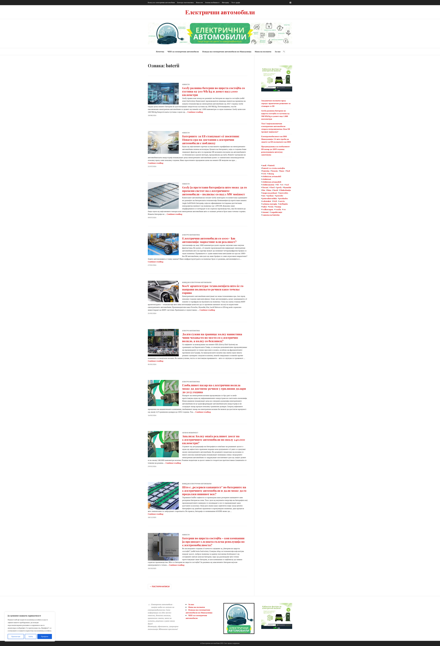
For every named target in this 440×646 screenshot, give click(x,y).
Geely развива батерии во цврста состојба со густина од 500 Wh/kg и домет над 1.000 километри (213, 91)
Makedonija (285, 190)
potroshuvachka (270, 198)
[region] (30, 626)
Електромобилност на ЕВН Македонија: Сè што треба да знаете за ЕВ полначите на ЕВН (276, 139)
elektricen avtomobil (272, 176)
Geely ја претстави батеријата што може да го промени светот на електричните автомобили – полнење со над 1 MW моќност (214, 190)
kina (269, 190)
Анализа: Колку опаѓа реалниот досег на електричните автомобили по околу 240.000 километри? (213, 439)
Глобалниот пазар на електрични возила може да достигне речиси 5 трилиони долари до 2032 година (214, 388)
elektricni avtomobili (272, 182)
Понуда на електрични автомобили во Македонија (226, 51)
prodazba (283, 198)
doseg (271, 173)
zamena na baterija (271, 215)
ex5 (287, 184)
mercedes (283, 193)
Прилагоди (15, 636)
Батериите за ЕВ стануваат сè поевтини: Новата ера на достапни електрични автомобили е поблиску (210, 139)
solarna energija (270, 204)
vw (284, 209)
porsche (279, 195)
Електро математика (185, 2)
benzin (275, 171)
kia (264, 190)
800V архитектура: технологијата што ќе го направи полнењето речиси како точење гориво (212, 289)
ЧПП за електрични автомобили (183, 51)
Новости (199, 2)
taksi (265, 206)
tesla (271, 206)
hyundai (287, 187)
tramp (278, 206)
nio (264, 195)
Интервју (225, 2)
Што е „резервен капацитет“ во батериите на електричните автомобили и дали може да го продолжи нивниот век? (214, 490)
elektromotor (268, 184)
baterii (272, 165)
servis (282, 201)
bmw (282, 171)
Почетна (160, 51)
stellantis (283, 204)
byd (288, 171)
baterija (266, 171)
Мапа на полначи (263, 51)
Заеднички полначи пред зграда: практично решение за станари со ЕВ (275, 103)
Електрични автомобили (220, 12)
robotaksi (267, 201)
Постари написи (161, 586)
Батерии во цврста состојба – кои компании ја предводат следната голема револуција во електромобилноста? (213, 541)
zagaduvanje (276, 212)
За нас (278, 51)
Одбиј (30, 636)
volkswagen (268, 209)
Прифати (44, 636)
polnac (271, 195)
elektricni (267, 179)
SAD (275, 201)
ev (282, 184)
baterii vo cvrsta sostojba (274, 168)
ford (273, 187)
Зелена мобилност (212, 2)
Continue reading (195, 112)
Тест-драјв (235, 2)
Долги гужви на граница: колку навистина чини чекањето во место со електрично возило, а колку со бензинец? (212, 337)
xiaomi (266, 212)
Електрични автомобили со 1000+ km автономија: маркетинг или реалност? (209, 240)
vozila (278, 209)
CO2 (264, 173)
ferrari (265, 187)
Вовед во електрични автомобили (161, 2)
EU (278, 184)
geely (279, 187)
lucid (276, 190)
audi (264, 165)
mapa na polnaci (270, 193)
